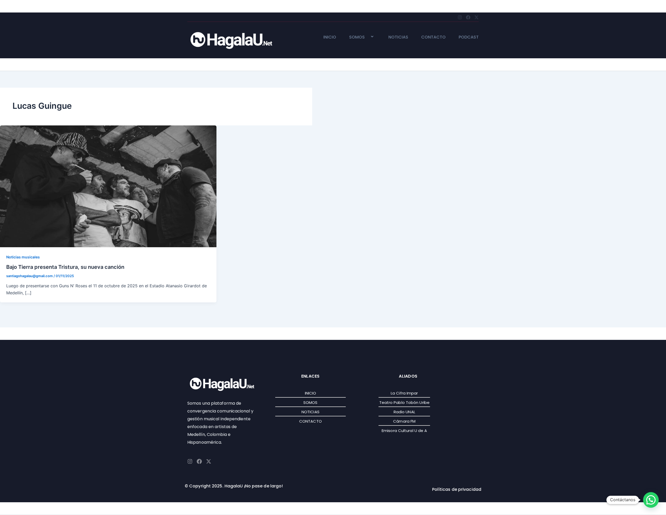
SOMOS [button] (357, 37)
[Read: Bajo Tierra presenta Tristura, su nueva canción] (108, 185)
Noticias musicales (23, 257)
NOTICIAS (398, 37)
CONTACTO (433, 37)
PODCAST (469, 37)
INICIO (329, 37)
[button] (367, 37)
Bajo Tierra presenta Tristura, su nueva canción (65, 267)
